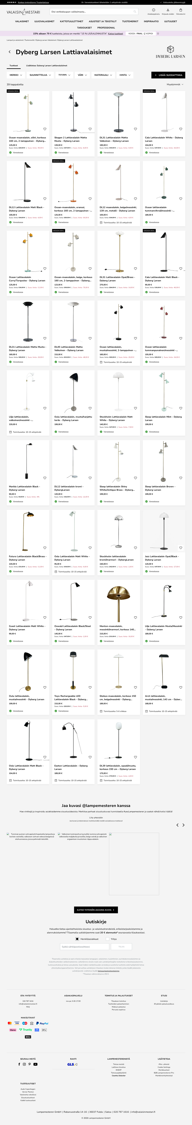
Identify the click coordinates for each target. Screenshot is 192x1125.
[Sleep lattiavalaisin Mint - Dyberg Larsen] (164, 403)
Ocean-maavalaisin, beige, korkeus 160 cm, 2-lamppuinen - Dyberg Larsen (73, 279)
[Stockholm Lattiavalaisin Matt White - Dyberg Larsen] (118, 403)
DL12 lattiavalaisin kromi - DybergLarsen (68, 488)
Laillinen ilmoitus (119, 1067)
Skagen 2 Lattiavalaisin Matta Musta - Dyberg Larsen (70, 139)
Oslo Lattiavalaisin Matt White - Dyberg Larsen (72, 558)
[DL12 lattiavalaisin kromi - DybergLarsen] (73, 473)
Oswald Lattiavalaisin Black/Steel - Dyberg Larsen (72, 628)
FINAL (141, 33)
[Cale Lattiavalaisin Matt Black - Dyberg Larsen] (164, 263)
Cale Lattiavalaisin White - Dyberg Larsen (164, 139)
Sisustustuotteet (28, 1097)
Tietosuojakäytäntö (118, 1073)
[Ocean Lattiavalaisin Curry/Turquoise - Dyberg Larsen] (28, 263)
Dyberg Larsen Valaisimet (46, 40)
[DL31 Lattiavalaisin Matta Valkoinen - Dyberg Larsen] (118, 123)
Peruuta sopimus (118, 1009)
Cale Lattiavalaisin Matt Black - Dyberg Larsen (162, 279)
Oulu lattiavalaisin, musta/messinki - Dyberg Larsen (26, 697)
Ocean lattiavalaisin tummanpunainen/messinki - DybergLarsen (160, 348)
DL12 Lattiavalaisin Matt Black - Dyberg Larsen (26, 209)
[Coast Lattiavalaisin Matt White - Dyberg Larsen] (28, 612)
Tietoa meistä (118, 1064)
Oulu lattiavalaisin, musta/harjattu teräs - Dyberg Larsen (73, 418)
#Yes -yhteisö (164, 1064)
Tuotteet (14, 65)
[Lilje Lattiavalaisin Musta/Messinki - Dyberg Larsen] (164, 612)
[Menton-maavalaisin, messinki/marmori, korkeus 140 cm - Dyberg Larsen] (118, 612)
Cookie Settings (164, 1067)
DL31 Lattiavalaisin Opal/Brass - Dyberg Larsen (117, 279)
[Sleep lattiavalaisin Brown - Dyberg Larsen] (164, 473)
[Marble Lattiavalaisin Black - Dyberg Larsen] (28, 473)
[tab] (16, 75)
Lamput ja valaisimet (15, 40)
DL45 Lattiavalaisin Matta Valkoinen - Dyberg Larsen (68, 348)
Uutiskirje (164, 1001)
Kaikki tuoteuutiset (28, 1100)
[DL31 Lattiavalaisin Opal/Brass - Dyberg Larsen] (118, 263)
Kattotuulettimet (71, 21)
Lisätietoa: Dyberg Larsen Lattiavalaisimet (46, 65)
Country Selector (119, 1075)
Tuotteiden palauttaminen (118, 1004)
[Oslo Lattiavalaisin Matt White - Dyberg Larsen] (73, 542)
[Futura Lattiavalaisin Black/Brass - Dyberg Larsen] (28, 542)
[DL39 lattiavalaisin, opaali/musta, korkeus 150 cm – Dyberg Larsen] (118, 751)
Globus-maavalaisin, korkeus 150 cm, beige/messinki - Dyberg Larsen (118, 697)
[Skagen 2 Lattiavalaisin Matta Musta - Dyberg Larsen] (73, 123)
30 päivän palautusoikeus (164, 1004)
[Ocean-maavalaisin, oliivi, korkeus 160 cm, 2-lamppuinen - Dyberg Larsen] (28, 123)
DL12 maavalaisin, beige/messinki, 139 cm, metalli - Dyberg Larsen (118, 209)
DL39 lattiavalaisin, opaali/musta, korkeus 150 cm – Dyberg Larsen (118, 767)
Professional (106, 27)
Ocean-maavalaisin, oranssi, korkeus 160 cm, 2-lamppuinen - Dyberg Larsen (72, 209)
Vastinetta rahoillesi (28, 1094)
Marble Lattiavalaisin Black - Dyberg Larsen (24, 488)
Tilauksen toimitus (118, 1001)
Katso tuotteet (115, 33)
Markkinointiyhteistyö (164, 1075)
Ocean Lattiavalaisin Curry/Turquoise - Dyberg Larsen (27, 279)
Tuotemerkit (29, 40)
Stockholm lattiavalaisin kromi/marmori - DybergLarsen (117, 558)
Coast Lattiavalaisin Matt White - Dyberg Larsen (27, 628)
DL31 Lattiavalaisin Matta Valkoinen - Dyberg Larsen (114, 139)
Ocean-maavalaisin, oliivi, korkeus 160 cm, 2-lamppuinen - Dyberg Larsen (27, 139)
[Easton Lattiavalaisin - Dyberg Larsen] (73, 751)
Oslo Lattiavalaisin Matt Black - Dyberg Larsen (26, 767)
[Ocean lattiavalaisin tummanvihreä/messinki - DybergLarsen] (164, 193)
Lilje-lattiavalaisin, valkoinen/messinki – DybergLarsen (20, 418)
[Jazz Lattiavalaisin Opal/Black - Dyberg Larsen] (164, 542)
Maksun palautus (119, 1007)
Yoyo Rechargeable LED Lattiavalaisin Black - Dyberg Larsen (70, 697)
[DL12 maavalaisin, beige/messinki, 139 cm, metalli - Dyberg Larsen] (118, 193)
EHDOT (118, 1070)
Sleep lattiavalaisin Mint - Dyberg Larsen (163, 418)
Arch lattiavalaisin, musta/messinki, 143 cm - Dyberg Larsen (163, 697)
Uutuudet (170, 21)
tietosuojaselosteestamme (108, 971)
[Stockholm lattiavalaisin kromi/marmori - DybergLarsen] (118, 542)
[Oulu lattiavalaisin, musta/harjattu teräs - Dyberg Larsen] (73, 403)
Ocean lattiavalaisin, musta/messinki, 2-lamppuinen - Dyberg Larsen (117, 348)
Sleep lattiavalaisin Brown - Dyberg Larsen (160, 488)
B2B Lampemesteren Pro (164, 1073)
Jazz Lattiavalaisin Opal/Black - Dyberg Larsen (162, 558)
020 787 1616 (28, 1001)
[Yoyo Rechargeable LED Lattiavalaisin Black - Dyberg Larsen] (73, 682)
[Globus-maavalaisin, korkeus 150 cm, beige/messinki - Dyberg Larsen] (118, 682)
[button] (45, 129)
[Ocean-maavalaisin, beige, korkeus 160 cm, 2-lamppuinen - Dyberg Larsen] (73, 263)
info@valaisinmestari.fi (28, 1004)
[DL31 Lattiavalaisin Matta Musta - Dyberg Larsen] (28, 333)
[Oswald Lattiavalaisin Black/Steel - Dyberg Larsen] (73, 612)
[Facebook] (19, 1064)
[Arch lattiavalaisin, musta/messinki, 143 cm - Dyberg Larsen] (164, 682)
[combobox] (94, 11)
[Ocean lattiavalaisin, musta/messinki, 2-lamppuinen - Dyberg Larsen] (118, 333)
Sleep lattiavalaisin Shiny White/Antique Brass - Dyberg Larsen (116, 488)
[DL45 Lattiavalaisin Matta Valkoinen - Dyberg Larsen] (73, 333)
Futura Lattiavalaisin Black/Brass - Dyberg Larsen (28, 558)
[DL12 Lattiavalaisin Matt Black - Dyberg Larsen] (28, 193)
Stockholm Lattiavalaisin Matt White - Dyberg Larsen (116, 418)
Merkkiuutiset (164, 1070)
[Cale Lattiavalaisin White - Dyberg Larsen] (164, 123)
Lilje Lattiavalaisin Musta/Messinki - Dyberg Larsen (163, 628)
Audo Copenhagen (28, 1089)
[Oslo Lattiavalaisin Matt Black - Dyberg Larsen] (28, 751)
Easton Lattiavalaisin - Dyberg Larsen (71, 767)
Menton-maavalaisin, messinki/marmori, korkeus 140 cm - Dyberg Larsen (117, 628)
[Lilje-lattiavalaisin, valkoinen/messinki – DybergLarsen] (28, 403)
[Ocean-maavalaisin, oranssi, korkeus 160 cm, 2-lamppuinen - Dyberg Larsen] (73, 193)
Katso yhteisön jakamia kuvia (94, 910)
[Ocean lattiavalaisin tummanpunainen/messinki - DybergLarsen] (164, 333)
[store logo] (23, 11)
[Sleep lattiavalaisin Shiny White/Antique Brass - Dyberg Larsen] (118, 473)
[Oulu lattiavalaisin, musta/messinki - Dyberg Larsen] (28, 682)
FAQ (28, 1007)
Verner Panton (28, 1092)
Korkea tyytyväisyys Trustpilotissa (33, 2)
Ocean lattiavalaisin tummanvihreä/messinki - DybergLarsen (159, 209)
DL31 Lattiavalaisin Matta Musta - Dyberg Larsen (27, 348)
